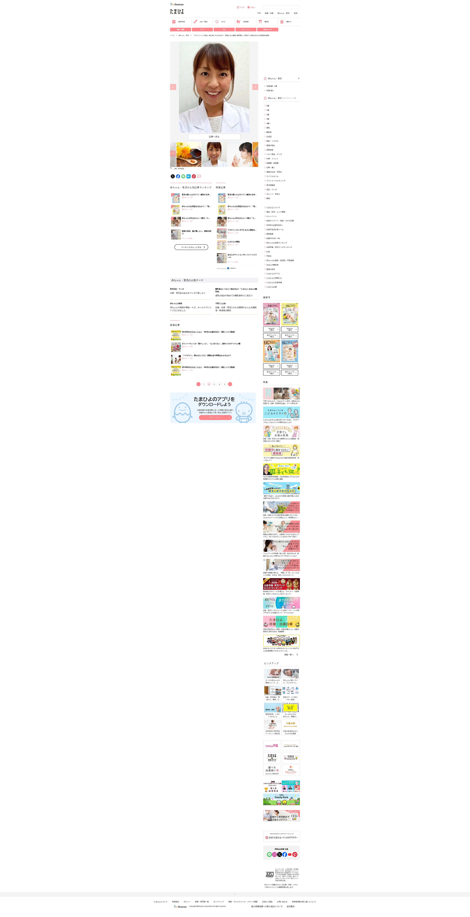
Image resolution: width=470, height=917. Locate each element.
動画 (268, 198)
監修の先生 (270, 269)
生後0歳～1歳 (271, 86)
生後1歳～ (270, 90)
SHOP (242, 7)
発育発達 (269, 150)
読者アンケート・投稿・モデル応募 (280, 220)
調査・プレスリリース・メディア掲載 (243, 901)
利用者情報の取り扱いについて (304, 901)
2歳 (267, 114)
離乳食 (267, 22)
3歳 (267, 119)
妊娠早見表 (181, 22)
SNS (224, 29)
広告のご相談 (267, 901)
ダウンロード (215, 417)
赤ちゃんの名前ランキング (276, 243)
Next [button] (255, 87)
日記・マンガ (271, 189)
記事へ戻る (214, 136)
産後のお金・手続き (274, 172)
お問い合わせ (282, 901)
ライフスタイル (272, 176)
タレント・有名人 (273, 194)
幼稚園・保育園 (272, 163)
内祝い (253, 7)
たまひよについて (273, 207)
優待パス (289, 22)
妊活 (295, 13)
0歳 (267, 105)
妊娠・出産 (269, 13)
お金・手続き (204, 22)
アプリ (202, 29)
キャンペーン (245, 29)
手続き (269, 256)
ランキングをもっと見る (191, 247)
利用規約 (175, 901)
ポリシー (187, 901)
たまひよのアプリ (273, 273)
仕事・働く (270, 167)
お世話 (269, 136)
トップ (172, 35)
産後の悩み (270, 145)
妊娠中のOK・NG (273, 238)
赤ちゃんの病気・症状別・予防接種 (280, 260)
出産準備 (245, 22)
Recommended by (222, 268)
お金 (268, 251)
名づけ (223, 22)
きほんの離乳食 (272, 265)
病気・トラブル (272, 141)
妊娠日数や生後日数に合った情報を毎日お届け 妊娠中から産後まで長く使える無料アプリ (215, 411)
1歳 (267, 110)
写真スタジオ (267, 29)
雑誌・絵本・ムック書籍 (275, 212)
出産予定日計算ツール (275, 229)
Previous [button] (173, 87)
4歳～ (268, 123)
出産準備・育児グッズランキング (279, 247)
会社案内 (290, 906)
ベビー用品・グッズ (274, 154)
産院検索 (269, 234)
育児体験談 (270, 185)
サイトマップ (218, 901)
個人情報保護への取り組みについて (267, 906)
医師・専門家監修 (179, 168)
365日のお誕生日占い (274, 225)
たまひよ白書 (271, 287)
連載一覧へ (289, 654)
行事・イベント (272, 158)
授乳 (268, 128)
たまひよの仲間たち (274, 278)
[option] (214, 87)
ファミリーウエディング (275, 180)
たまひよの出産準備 (274, 282)
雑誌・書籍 (180, 29)
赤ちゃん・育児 (283, 13)
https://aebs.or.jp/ (280, 880)
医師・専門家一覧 (202, 901)
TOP (259, 13)
